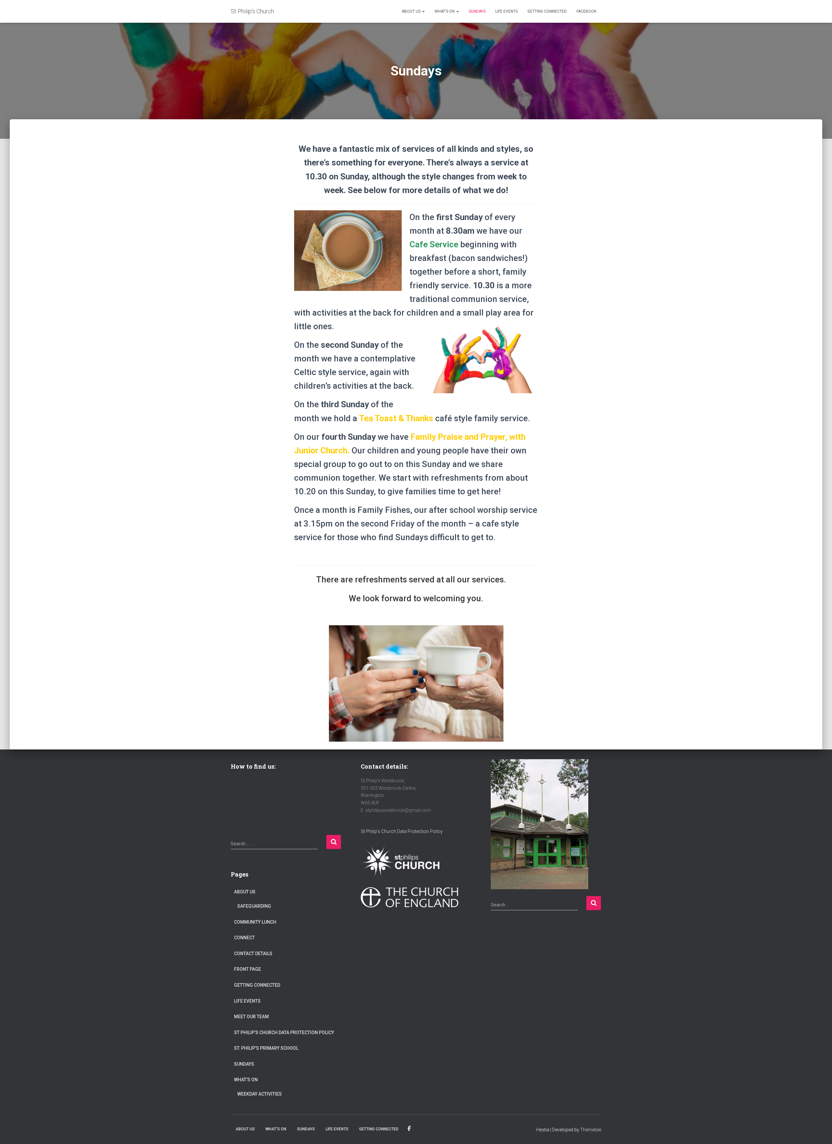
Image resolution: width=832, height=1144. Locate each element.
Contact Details (253, 953)
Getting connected (547, 11)
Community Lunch (255, 922)
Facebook (586, 11)
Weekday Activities (259, 1094)
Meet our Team (251, 1016)
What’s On (445, 11)
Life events (506, 11)
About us (412, 11)
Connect (244, 937)
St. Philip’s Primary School (266, 1048)
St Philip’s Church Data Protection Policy (284, 1032)
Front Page (247, 969)
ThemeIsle (590, 1129)
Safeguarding (254, 906)
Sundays (477, 11)
